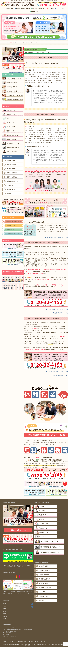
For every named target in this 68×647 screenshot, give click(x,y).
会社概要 (4, 641)
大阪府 (4, 603)
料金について (42, 8)
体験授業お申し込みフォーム (17, 530)
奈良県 (4, 611)
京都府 (4, 608)
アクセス (36, 641)
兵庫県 (4, 606)
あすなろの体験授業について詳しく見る (58, 309)
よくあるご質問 (59, 8)
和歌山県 (5, 616)
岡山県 (4, 618)
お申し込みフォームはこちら (15, 72)
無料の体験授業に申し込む (61, 313)
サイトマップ (42, 641)
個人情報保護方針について (21, 641)
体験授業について (9, 8)
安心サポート (51, 8)
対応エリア (34, 8)
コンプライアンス (11, 641)
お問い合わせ (30, 641)
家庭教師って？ (34, 11)
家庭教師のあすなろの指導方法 (23, 8)
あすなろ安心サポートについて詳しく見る (57, 237)
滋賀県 (4, 613)
